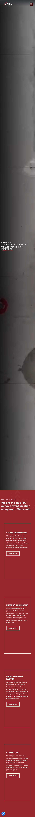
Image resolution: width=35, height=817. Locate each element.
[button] (31, 4)
